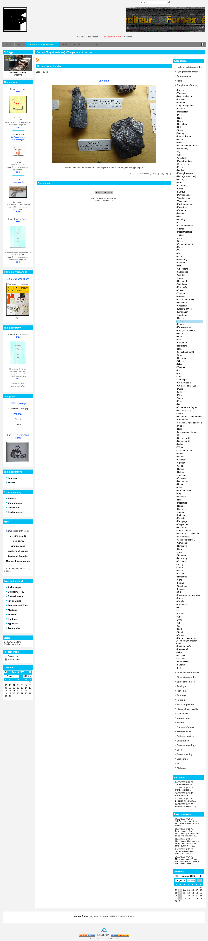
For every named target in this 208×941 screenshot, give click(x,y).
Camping (181, 478)
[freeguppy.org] (87, 935)
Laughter (181, 665)
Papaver (181, 99)
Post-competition (185, 704)
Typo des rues (184, 76)
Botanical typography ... (185, 801)
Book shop (182, 558)
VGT (179, 152)
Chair (179, 435)
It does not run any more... (189, 595)
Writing (180, 133)
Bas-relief (181, 509)
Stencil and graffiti (185, 352)
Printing (181, 700)
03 (180, 890)
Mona (179, 182)
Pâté (179, 395)
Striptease (182, 555)
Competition (183, 741)
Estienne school (184, 327)
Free (179, 142)
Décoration (182, 503)
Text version (13, 659)
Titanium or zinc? (185, 450)
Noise (180, 121)
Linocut (17, 424)
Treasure (181, 93)
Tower (180, 413)
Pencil (180, 167)
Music (180, 389)
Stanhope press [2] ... (184, 784)
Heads (180, 333)
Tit (178, 250)
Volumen (181, 367)
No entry (181, 219)
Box (179, 339)
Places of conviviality (187, 709)
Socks (180, 241)
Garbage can (183, 164)
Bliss (179, 364)
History (180, 472)
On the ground (184, 383)
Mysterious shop (185, 204)
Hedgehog (182, 124)
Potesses (181, 456)
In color (180, 426)
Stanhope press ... (183, 790)
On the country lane (186, 386)
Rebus (180, 247)
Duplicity (181, 318)
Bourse (180, 613)
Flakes (180, 453)
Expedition (182, 518)
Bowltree (181, 262)
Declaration (182, 481)
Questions (182, 586)
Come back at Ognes (187, 407)
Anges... (181, 493)
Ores (182, 321)
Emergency (182, 148)
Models (180, 324)
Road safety (183, 287)
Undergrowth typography (189, 67)
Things (180, 235)
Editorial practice (185, 736)
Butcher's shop (184, 410)
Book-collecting (184, 754)
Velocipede (182, 201)
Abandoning (182, 475)
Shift (179, 392)
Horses (180, 469)
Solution (181, 463)
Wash (180, 398)
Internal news (183, 718)
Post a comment (104, 192)
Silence (180, 229)
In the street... (184, 536)
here (179, 668)
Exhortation (182, 312)
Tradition (181, 293)
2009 (179, 620)
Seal (179, 610)
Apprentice (182, 604)
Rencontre (182, 546)
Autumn (180, 512)
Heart (179, 216)
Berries (180, 170)
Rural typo (182, 686)
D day (180, 444)
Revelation (182, 302)
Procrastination (184, 136)
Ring (179, 118)
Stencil (18, 419)
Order (179, 592)
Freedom (181, 296)
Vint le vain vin (184, 530)
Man (179, 266)
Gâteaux (181, 108)
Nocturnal (181, 358)
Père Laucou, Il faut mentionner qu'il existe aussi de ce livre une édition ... (187, 833)
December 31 (183, 438)
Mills (179, 115)
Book (179, 750)
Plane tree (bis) (184, 161)
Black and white (184, 96)
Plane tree (182, 207)
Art (178, 623)
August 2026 (188, 876)
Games (180, 635)
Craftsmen (182, 185)
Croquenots (182, 524)
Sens (179, 580)
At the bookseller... (186, 540)
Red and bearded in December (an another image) (186, 640)
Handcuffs (182, 577)
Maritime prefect (185, 646)
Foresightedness (185, 173)
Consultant (182, 342)
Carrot (180, 189)
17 (180, 895)
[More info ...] (120, 935)
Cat (179, 626)
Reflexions (182, 346)
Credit (180, 466)
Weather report (184, 198)
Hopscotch (182, 281)
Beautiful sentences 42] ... (186, 806)
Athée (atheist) (184, 269)
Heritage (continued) (186, 176)
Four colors (182, 419)
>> (199, 880)
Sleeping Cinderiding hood (189, 423)
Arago (180, 278)
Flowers (181, 589)
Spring (180, 564)
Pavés (180, 570)
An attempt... (183, 315)
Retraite (181, 506)
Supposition (182, 272)
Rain (179, 349)
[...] (165, 31)
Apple (179, 552)
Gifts (179, 607)
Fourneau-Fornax (185, 727)
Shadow (181, 658)
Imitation (181, 515)
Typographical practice (188, 72)
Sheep (180, 130)
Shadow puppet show (187, 432)
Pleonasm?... (183, 649)
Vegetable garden (185, 105)
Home (180, 484)
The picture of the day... (188, 85)
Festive (180, 583)
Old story (181, 460)
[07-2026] (176, 876)
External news (184, 731)
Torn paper (182, 379)
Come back (182, 543)
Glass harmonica (185, 225)
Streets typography (186, 677)
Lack (179, 370)
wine (179, 617)
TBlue (180, 447)
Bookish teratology (186, 745)
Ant (178, 373)
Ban (179, 404)
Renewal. (181, 655)
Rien (179, 500)
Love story (182, 259)
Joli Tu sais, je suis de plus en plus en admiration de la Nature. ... (187, 823)
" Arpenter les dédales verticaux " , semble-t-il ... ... (187, 852)
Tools (179, 81)
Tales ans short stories (188, 672)
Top (104, 931)
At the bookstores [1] (18, 408)
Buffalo (180, 139)
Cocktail (181, 275)
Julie (179, 238)
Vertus (180, 567)
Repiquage (182, 521)
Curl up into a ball (185, 299)
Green (180, 355)
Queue (180, 290)
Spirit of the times (186, 682)
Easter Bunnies (184, 309)
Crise (179, 487)
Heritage (181, 179)
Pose (179, 401)
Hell (179, 127)
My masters (182, 713)
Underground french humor (189, 416)
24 (180, 898)
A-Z (179, 222)
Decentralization (184, 232)
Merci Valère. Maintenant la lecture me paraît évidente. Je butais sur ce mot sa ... (188, 843)
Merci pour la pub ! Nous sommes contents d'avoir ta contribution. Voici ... (187, 861)
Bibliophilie (182, 759)
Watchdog (182, 284)
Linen (179, 256)
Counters (181, 561)
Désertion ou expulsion (188, 533)
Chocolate (182, 306)
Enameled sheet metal (187, 145)
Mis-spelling (182, 661)
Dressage (181, 496)
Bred (179, 629)
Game (180, 336)
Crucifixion (182, 158)
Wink (179, 652)
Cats (179, 253)
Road (179, 429)
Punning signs (184, 195)
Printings (181, 695)
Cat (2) (180, 601)
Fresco (180, 90)
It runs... (181, 598)
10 (180, 893)
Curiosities (182, 573)
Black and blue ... (182, 795)
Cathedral (181, 210)
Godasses (182, 527)
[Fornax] (15, 31)
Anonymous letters (186, 330)
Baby (179, 549)
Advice (180, 155)
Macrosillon (182, 112)
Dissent (180, 213)
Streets (180, 632)
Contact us (12, 656)
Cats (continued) (185, 244)
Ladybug (181, 192)
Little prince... (183, 102)
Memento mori (184, 490)
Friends (180, 722)
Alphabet (181, 768)
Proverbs (181, 691)
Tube (179, 376)
